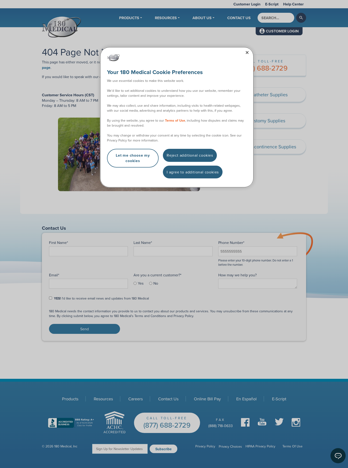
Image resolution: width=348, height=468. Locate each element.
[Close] (247, 52)
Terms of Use (175, 120)
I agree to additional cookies (193, 172)
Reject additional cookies (190, 155)
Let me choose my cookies (133, 158)
